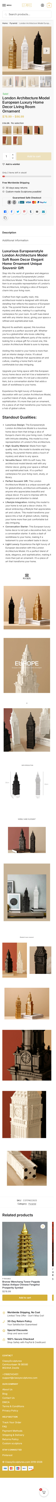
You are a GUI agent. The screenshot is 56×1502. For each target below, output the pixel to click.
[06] (17, 140)
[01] (7, 130)
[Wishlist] (42, 1226)
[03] (28, 130)
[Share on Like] (5, 211)
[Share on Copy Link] (5, 218)
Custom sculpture (12, 1443)
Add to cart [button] (25, 1297)
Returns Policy (10, 1439)
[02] (17, 130)
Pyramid (13, 23)
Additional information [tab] (15, 240)
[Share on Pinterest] (24, 211)
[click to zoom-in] (26, 51)
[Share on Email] (37, 211)
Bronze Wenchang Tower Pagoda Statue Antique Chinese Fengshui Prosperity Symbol (21, 1284)
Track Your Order (11, 1422)
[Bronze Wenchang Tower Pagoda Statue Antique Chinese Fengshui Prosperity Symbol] (24, 1249)
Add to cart (34, 156)
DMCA (5, 1402)
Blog (4, 1393)
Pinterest (7, 1455)
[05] (7, 140)
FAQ (4, 1426)
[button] (12, 155)
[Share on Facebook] (11, 211)
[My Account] (42, 5)
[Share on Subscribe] (43, 211)
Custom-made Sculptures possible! (23, 191)
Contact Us (8, 1397)
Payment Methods (12, 1430)
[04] (38, 130)
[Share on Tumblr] (30, 211)
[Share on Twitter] (18, 211)
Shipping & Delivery (13, 1434)
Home (5, 23)
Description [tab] (9, 232)
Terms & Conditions (13, 1406)
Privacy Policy (10, 1410)
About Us (7, 1389)
